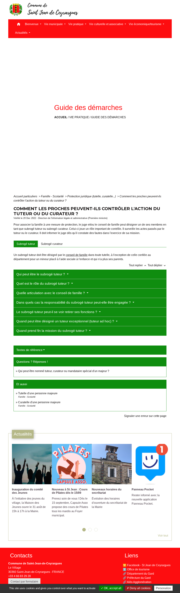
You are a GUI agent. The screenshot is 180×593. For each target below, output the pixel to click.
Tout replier (138, 265)
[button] (19, 25)
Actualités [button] (21, 32)
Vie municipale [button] (53, 24)
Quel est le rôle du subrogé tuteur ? (43, 283)
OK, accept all (112, 588)
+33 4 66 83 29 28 (19, 576)
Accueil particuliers (26, 196)
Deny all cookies (139, 588)
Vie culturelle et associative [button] (106, 24)
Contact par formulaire (24, 581)
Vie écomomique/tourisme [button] (145, 24)
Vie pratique (79, 117)
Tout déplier (157, 265)
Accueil (60, 117)
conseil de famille (77, 254)
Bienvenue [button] (32, 24)
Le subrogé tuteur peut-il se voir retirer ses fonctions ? (57, 312)
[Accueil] (43, 10)
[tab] (26, 243)
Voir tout (163, 535)
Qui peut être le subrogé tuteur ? (41, 274)
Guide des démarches (108, 117)
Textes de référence (29, 350)
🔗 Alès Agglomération (137, 582)
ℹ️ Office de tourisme (136, 569)
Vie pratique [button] (76, 24)
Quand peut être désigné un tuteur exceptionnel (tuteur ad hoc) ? (65, 321)
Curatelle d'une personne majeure (39, 402)
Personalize (163, 588)
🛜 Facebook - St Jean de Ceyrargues (147, 565)
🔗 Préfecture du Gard (137, 577)
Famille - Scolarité (52, 196)
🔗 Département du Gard (138, 573)
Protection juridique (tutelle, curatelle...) (92, 196)
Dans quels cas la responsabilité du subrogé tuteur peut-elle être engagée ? (74, 302)
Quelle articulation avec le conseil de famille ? (51, 293)
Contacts (21, 555)
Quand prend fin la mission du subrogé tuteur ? (52, 331)
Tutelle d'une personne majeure (37, 393)
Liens (131, 555)
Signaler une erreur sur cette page (145, 415)
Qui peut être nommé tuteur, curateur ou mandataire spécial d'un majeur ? (63, 371)
